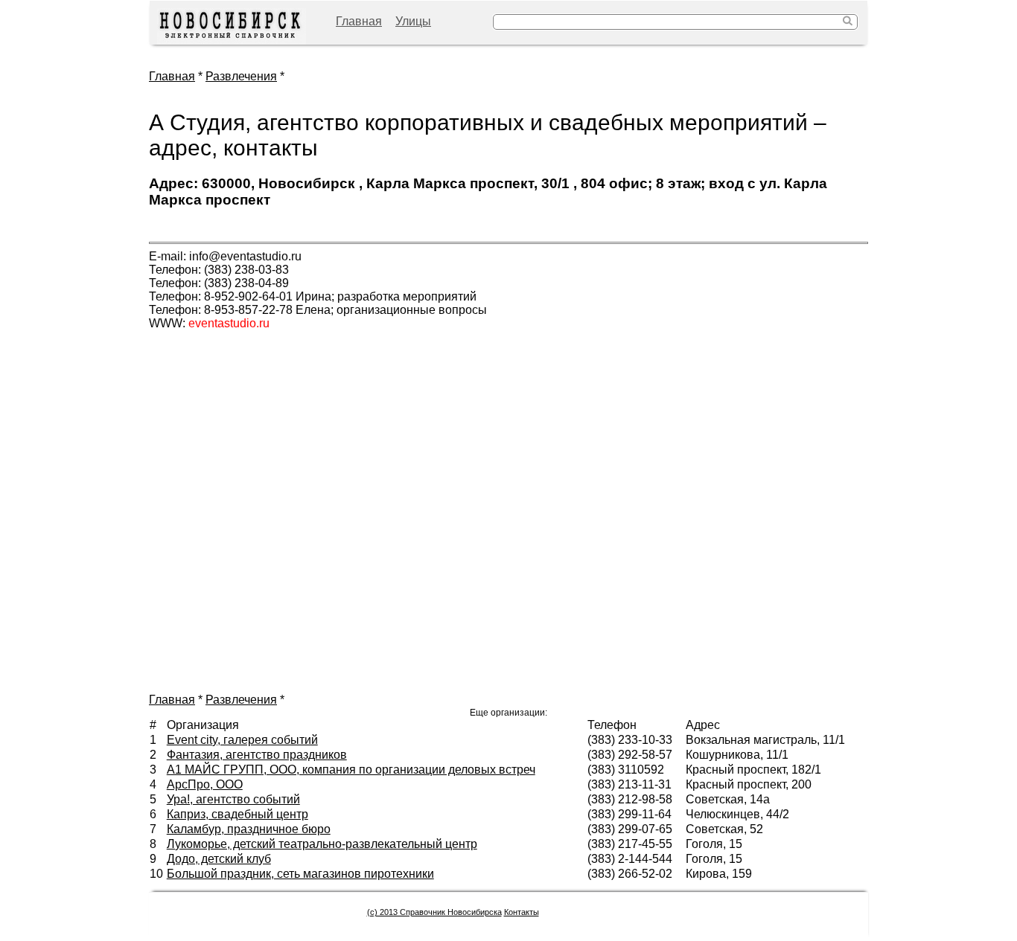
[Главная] (231, 26)
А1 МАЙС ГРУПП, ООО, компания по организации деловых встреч (351, 769)
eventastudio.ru (229, 323)
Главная (359, 21)
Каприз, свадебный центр (237, 814)
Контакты (521, 912)
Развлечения (241, 76)
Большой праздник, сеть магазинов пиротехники (300, 873)
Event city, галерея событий (242, 739)
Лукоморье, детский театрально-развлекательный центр (322, 844)
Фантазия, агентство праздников (257, 754)
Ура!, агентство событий (233, 799)
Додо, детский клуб (219, 858)
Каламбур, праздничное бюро (249, 829)
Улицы (413, 21)
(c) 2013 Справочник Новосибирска (434, 912)
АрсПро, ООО (205, 784)
